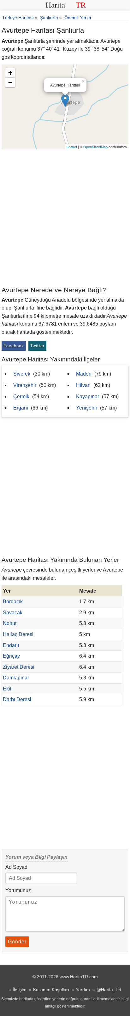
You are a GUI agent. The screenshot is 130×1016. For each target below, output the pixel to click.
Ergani (20, 407)
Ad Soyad (16, 867)
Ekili (8, 688)
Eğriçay (11, 656)
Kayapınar (87, 396)
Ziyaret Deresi (18, 667)
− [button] (10, 82)
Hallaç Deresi (18, 634)
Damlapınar (16, 677)
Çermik (21, 396)
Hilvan (83, 385)
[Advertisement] (65, 217)
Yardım (83, 989)
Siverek (21, 374)
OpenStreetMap (95, 146)
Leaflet (72, 146)
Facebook (13, 345)
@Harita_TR (109, 989)
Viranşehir (24, 385)
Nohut (9, 623)
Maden (84, 374)
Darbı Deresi (17, 699)
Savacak (12, 612)
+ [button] (10, 73)
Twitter (37, 345)
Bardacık (13, 601)
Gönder (17, 941)
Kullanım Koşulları (51, 989)
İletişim (20, 989)
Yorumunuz (18, 890)
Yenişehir (86, 407)
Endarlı (11, 645)
